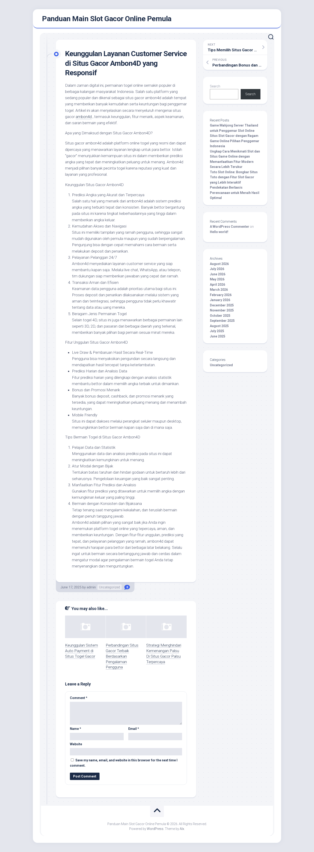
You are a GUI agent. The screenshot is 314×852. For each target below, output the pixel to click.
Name (75, 729)
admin (91, 587)
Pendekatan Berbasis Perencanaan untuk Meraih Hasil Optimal (234, 193)
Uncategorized (109, 587)
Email (133, 729)
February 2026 (220, 295)
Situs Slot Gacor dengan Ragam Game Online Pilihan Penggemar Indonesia (234, 141)
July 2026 (217, 269)
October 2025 (220, 315)
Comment (78, 698)
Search (215, 86)
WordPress (155, 829)
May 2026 (217, 279)
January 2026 (220, 300)
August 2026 (219, 264)
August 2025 (219, 326)
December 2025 (222, 305)
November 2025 (222, 310)
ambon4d (84, 116)
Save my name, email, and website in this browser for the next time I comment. (123, 762)
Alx (182, 829)
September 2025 (222, 320)
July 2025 (217, 331)
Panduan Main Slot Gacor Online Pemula (106, 18)
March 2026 (219, 289)
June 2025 (217, 336)
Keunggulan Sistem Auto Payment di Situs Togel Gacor (81, 651)
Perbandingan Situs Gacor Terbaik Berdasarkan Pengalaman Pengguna (122, 656)
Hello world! (219, 232)
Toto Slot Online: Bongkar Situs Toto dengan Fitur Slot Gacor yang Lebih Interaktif (234, 177)
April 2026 (217, 284)
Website (76, 744)
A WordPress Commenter (229, 226)
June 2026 (217, 274)
